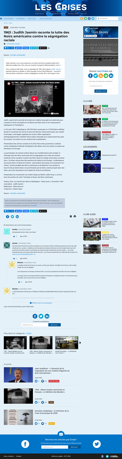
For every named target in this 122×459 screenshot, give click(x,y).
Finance (105, 119)
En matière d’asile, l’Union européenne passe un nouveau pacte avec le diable (109, 224)
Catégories (20, 18)
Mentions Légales (57, 456)
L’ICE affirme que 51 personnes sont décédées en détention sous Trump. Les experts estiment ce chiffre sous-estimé (109, 250)
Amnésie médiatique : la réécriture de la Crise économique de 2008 (52, 412)
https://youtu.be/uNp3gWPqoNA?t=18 (23, 254)
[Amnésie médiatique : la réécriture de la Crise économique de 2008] (18, 417)
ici (59, 65)
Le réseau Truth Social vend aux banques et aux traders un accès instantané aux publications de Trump (110, 124)
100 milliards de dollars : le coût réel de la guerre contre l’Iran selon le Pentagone (109, 137)
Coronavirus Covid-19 (109, 155)
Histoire (105, 106)
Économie (105, 232)
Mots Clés (32, 18)
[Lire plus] (34, 205)
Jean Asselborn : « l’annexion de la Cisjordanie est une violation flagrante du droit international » (52, 370)
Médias (51, 423)
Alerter (24, 236)
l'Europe (105, 219)
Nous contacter (9, 456)
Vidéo (10, 23)
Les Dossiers (8, 18)
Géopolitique (54, 381)
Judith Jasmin (56, 69)
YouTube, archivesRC (17, 55)
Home (5, 23)
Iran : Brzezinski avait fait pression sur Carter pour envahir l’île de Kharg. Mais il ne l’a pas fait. (110, 110)
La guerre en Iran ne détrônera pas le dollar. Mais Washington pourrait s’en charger (109, 237)
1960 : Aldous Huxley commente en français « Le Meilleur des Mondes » (50, 391)
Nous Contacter (46, 18)
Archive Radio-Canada (13, 44)
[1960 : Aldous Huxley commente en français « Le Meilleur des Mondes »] (18, 396)
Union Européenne (108, 168)
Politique (105, 245)
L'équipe (18, 456)
